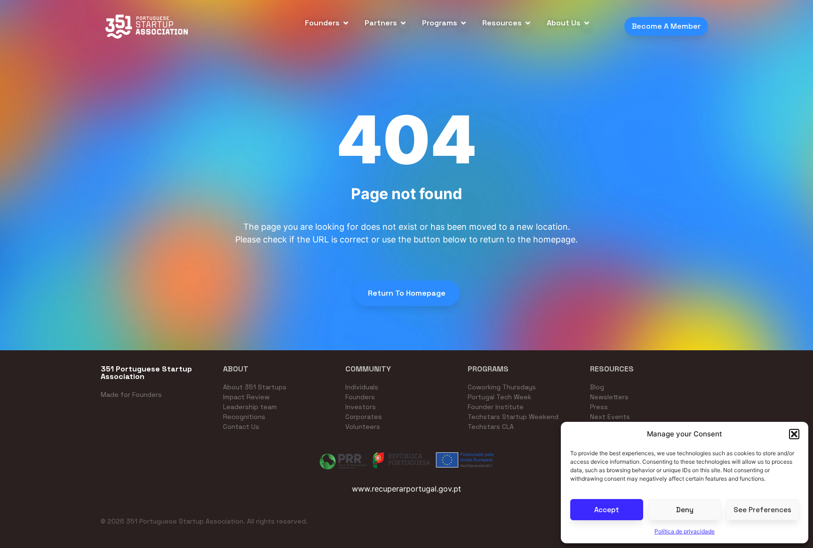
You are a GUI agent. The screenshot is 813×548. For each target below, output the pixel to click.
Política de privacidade (684, 531)
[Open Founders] (346, 23)
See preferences (762, 509)
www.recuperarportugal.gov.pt (406, 488)
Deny (684, 509)
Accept (606, 509)
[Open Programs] (463, 23)
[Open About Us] (586, 23)
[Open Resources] (528, 23)
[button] (794, 434)
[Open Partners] (403, 23)
